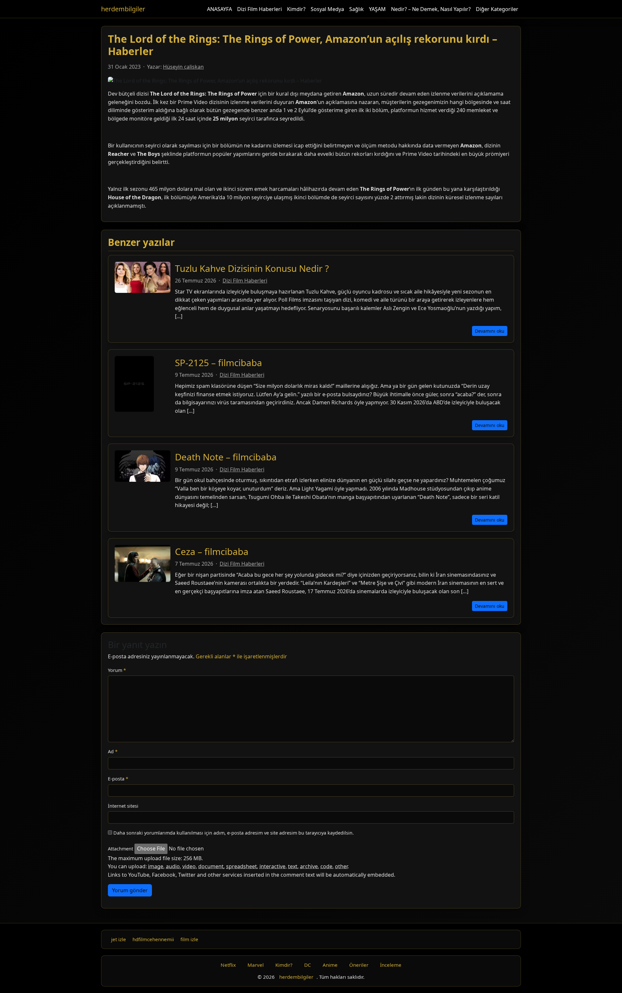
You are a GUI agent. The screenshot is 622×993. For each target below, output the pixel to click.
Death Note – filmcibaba (226, 457)
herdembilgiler (123, 9)
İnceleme (390, 965)
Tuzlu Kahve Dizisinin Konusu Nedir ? (252, 268)
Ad (113, 751)
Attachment (120, 849)
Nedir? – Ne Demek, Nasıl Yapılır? (431, 9)
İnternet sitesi (123, 806)
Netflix (228, 965)
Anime (330, 965)
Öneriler (358, 965)
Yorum (117, 670)
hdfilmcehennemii (153, 939)
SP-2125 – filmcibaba (218, 362)
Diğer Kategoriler (497, 9)
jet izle (118, 939)
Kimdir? (296, 9)
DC (307, 965)
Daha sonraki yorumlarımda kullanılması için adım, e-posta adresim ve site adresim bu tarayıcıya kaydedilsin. (233, 833)
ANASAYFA (219, 9)
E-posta (118, 779)
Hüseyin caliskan (183, 66)
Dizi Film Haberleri (259, 9)
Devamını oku (489, 331)
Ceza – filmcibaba (211, 551)
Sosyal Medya (327, 9)
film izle (189, 939)
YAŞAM (377, 9)
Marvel (256, 965)
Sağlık (356, 9)
